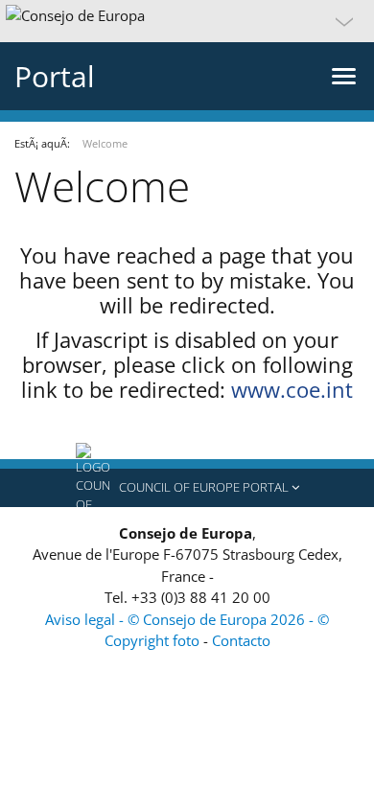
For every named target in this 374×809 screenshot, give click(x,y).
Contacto (241, 640)
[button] (187, 21)
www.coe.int (292, 389)
